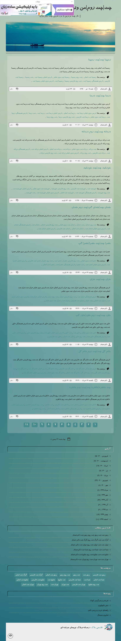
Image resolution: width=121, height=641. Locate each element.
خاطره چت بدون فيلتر (88, 405)
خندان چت (35, 225)
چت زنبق (76, 575)
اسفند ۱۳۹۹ (102, 519)
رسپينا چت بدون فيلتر (61, 77)
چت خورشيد (30, 193)
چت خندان (80, 225)
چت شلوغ (61, 580)
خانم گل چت (22, 369)
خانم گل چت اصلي (72, 373)
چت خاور (68, 333)
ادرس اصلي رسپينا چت (43, 77)
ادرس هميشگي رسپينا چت (93, 81)
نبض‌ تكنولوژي (103, 605)
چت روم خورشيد (104, 193)
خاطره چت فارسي (61, 405)
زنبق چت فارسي (99, 575)
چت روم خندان (91, 225)
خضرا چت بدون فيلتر (88, 261)
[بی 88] (108, 627)
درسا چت (40, 113)
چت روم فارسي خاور (34, 333)
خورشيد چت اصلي (67, 193)
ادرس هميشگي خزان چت (86, 297)
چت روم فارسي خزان (68, 297)
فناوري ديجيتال (102, 615)
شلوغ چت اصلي (22, 580)
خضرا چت (58, 261)
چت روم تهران (42, 584)
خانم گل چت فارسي (66, 369)
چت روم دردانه (85, 153)
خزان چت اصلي (100, 300)
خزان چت (65, 300)
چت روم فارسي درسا (67, 117)
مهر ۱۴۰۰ (103, 485)
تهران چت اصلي (28, 584)
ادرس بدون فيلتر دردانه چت (68, 153)
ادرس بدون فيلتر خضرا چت (95, 265)
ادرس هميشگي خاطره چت (71, 409)
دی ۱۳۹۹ (103, 509)
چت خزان (88, 300)
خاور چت (76, 333)
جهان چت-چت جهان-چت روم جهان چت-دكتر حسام (89, 545)
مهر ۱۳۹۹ (103, 495)
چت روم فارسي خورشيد (60, 189)
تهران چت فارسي (78, 584)
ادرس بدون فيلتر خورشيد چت (48, 193)
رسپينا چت (59, 81)
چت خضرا (80, 265)
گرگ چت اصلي (21, 575)
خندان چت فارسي (63, 229)
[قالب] (10, 635)
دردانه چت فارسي (99, 153)
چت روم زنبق (65, 575)
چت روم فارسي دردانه (48, 153)
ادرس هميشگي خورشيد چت (85, 193)
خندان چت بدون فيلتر (67, 225)
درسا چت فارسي (82, 117)
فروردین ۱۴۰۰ (101, 456)
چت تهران (65, 584)
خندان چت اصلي (78, 229)
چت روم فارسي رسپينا (73, 81)
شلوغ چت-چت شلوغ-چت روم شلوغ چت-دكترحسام (89, 554)
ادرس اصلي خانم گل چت (37, 369)
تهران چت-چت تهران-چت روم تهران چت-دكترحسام (89, 559)
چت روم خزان (53, 297)
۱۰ (34, 424)
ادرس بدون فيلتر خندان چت (95, 229)
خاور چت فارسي (55, 336)
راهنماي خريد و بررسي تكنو (98, 610)
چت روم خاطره (39, 409)
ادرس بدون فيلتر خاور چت (53, 333)
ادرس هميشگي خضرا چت (65, 265)
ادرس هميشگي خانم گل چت (85, 369)
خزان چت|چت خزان (100, 279)
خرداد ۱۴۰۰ (102, 466)
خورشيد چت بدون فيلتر (41, 189)
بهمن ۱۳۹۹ (102, 514)
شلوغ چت (51, 580)
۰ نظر (12, 89)
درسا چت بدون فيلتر (98, 117)
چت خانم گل (52, 369)
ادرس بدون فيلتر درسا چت (86, 113)
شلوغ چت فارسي (37, 580)
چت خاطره (49, 405)
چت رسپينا (29, 77)
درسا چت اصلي (69, 113)
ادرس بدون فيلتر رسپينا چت (43, 81)
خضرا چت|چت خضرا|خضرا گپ (94, 243)
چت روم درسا (52, 117)
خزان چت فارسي (77, 300)
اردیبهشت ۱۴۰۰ (101, 461)
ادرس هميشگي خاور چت (96, 336)
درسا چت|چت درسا (100, 96)
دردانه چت (66, 149)
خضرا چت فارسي (34, 261)
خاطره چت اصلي (53, 409)
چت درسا (32, 113)
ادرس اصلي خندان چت (46, 229)
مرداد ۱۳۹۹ (102, 490)
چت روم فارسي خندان (49, 225)
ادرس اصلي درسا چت (54, 113)
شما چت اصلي (99, 580)
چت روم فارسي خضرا (71, 261)
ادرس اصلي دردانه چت (39, 149)
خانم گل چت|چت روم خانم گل (94, 351)
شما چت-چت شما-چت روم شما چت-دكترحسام (91, 550)
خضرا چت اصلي (48, 265)
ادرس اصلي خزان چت (38, 297)
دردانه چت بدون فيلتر (79, 149)
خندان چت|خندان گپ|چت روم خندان (91, 207)
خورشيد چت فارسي (78, 189)
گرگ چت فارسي (36, 575)
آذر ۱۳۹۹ (103, 505)
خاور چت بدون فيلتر (89, 333)
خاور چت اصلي (68, 336)
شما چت (87, 580)
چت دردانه (92, 149)
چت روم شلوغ (94, 584)
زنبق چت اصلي (51, 575)
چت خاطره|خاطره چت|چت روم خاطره (90, 387)
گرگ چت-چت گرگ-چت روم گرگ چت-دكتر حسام (90, 540)
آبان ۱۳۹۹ (103, 500)
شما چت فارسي (75, 580)
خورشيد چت (91, 189)
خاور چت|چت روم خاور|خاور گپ (93, 315)
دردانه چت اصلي (55, 149)
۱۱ (26, 424)
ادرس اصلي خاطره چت (91, 409)
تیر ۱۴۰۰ (103, 471)
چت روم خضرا (47, 261)
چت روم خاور (80, 336)
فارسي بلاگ (96, 627)
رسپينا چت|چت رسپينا (99, 60)
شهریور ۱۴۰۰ (101, 480)
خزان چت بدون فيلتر (52, 300)
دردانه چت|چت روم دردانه (96, 132)
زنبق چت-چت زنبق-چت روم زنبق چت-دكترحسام (90, 535)
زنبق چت (86, 575)
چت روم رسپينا (76, 77)
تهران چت (54, 584)
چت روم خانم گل (87, 373)
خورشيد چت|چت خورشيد (97, 168)
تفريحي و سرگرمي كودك (99, 600)
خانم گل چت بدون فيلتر (55, 373)
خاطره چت (74, 405)
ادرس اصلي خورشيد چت (22, 189)
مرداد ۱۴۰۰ (102, 475)
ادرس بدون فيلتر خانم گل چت (34, 373)
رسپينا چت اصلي (90, 77)
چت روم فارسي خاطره (34, 405)
